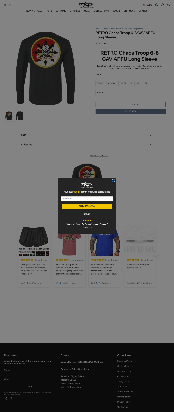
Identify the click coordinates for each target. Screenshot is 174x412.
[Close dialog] (113, 180)
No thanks (87, 214)
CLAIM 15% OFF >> (87, 206)
